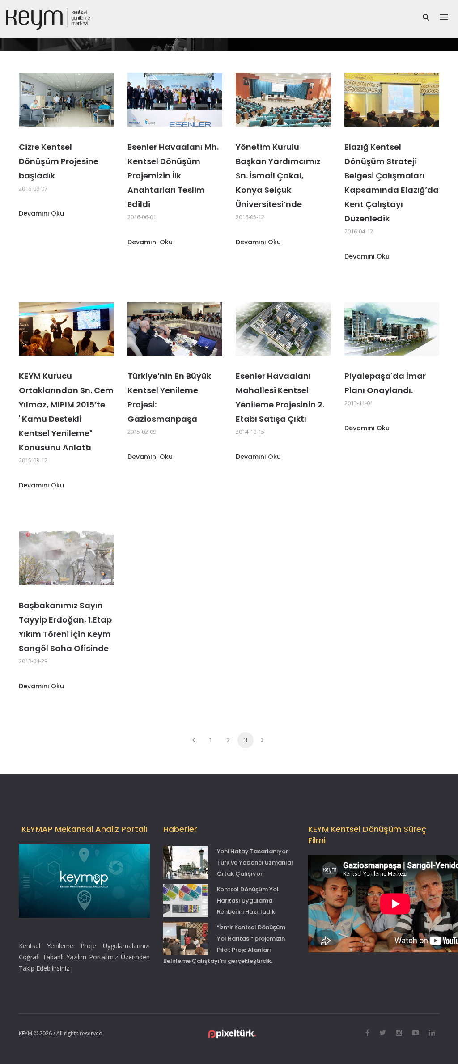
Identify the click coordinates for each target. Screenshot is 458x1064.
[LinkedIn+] (432, 1033)
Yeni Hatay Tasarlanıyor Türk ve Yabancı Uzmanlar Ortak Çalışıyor (255, 862)
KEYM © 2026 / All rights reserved (60, 1033)
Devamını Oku (41, 213)
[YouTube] (415, 1033)
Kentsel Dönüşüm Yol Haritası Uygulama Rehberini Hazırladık (248, 900)
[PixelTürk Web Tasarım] (232, 1033)
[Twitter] (382, 1033)
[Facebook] (367, 1033)
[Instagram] (399, 1033)
